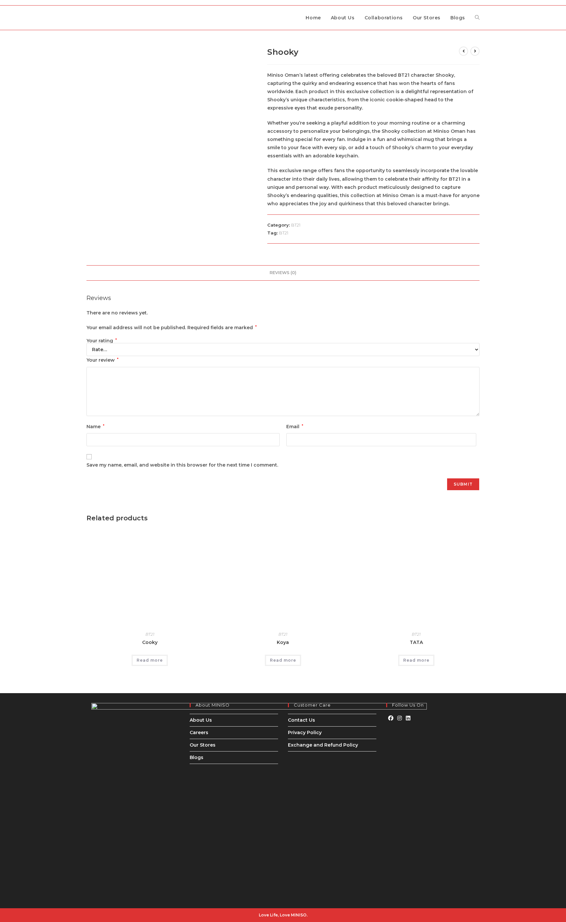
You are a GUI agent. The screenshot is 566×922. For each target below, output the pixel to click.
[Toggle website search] (477, 18)
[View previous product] (463, 51)
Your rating (101, 340)
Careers (199, 732)
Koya (283, 642)
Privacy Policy (305, 732)
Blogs (196, 757)
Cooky (150, 642)
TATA (416, 642)
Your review (102, 360)
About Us (201, 720)
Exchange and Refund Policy (323, 745)
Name (95, 427)
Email (294, 427)
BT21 (295, 225)
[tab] (283, 273)
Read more (150, 660)
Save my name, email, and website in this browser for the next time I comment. (182, 465)
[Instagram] (399, 718)
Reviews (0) (283, 272)
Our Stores (203, 745)
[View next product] (475, 51)
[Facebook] (390, 718)
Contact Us (301, 720)
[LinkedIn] (408, 718)
